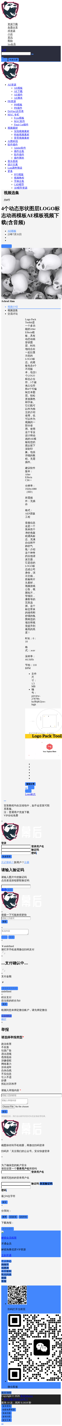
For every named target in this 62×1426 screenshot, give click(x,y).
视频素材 (13, 128)
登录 (4, 59)
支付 (4, 1004)
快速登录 (6, 856)
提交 (4, 1111)
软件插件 (13, 144)
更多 (10, 171)
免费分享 (13, 27)
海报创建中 (7, 1229)
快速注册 (13, 59)
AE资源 (12, 84)
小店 (10, 34)
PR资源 (12, 101)
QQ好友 (13, 1217)
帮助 (10, 40)
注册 (26, 862)
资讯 (10, 37)
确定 (3, 1019)
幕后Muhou (26, 1396)
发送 (10, 890)
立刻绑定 (6, 1015)
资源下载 (13, 24)
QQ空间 (23, 1217)
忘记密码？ (7, 862)
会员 (12, 44)
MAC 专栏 (13, 114)
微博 (4, 1217)
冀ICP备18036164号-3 (16, 1399)
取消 (4, 889)
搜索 (4, 921)
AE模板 (12, 231)
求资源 (11, 30)
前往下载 (6, 246)
